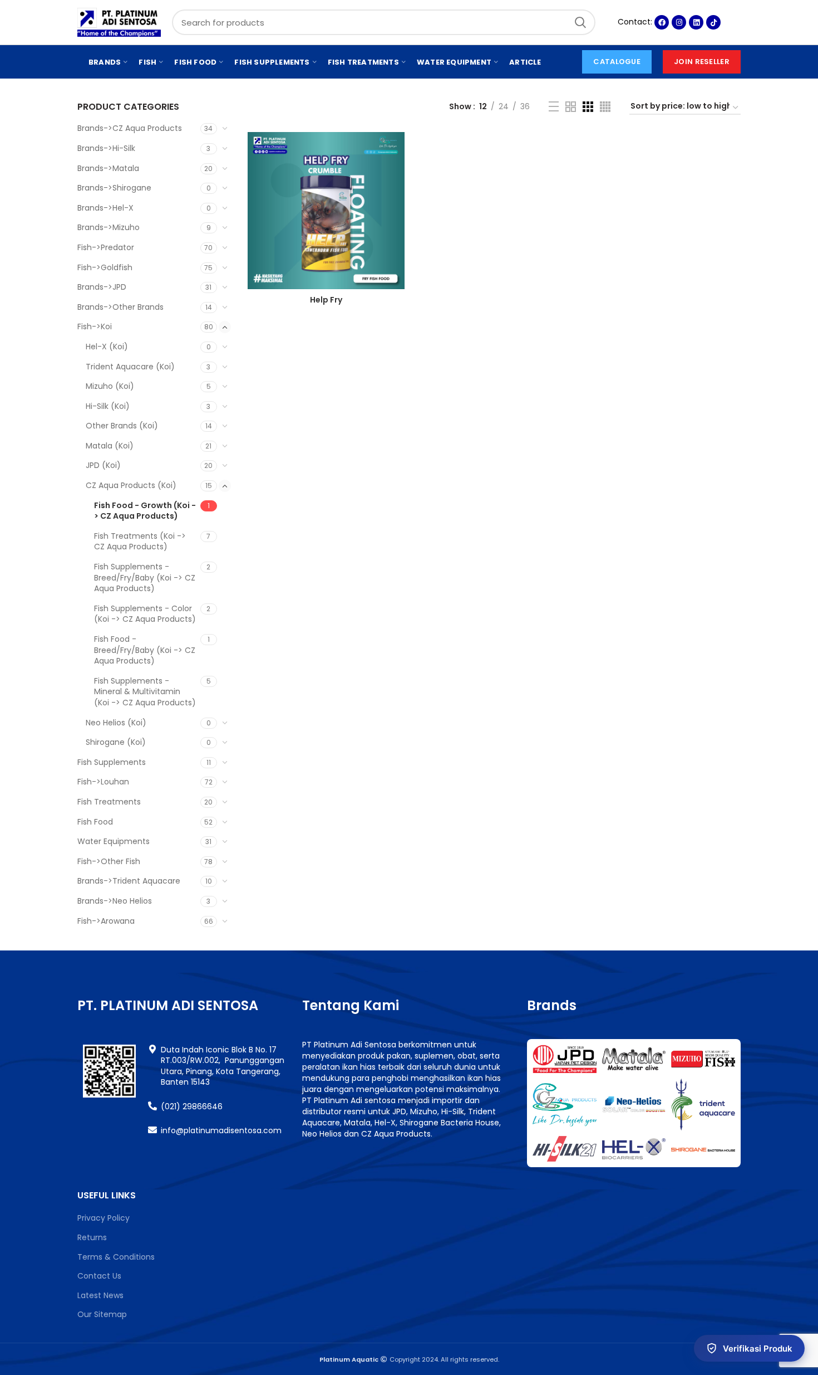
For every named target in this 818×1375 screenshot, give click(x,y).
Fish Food (95, 821)
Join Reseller (702, 61)
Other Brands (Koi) (122, 425)
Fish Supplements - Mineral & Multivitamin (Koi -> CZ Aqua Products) (145, 691)
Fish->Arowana (106, 921)
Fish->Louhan (103, 781)
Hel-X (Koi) (107, 346)
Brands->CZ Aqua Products (129, 128)
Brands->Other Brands (120, 307)
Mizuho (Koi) (110, 386)
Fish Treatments (109, 801)
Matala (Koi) (110, 445)
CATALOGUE (616, 61)
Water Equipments (113, 841)
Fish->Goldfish (104, 267)
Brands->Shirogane (114, 187)
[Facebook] (661, 22)
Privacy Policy (103, 1217)
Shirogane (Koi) (116, 742)
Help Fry (326, 300)
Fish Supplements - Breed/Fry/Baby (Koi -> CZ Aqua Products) (144, 577)
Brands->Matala (108, 168)
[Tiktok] (713, 22)
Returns (92, 1237)
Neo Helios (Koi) (116, 722)
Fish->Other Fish (108, 861)
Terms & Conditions (116, 1256)
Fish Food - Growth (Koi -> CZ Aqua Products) (145, 511)
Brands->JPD (101, 286)
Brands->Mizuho (108, 227)
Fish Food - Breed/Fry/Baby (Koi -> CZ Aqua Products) (144, 649)
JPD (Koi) (103, 465)
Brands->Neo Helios (114, 900)
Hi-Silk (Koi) (108, 406)
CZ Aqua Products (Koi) (131, 485)
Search (580, 22)
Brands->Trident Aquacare (128, 880)
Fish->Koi (94, 326)
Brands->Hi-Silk (106, 148)
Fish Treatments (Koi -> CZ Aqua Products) (140, 541)
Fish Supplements (111, 762)
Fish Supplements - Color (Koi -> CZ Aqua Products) (145, 614)
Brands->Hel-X (105, 207)
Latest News (100, 1295)
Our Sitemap (102, 1314)
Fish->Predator (105, 247)
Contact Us (99, 1275)
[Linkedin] (696, 22)
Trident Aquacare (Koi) (130, 366)
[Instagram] (679, 22)
